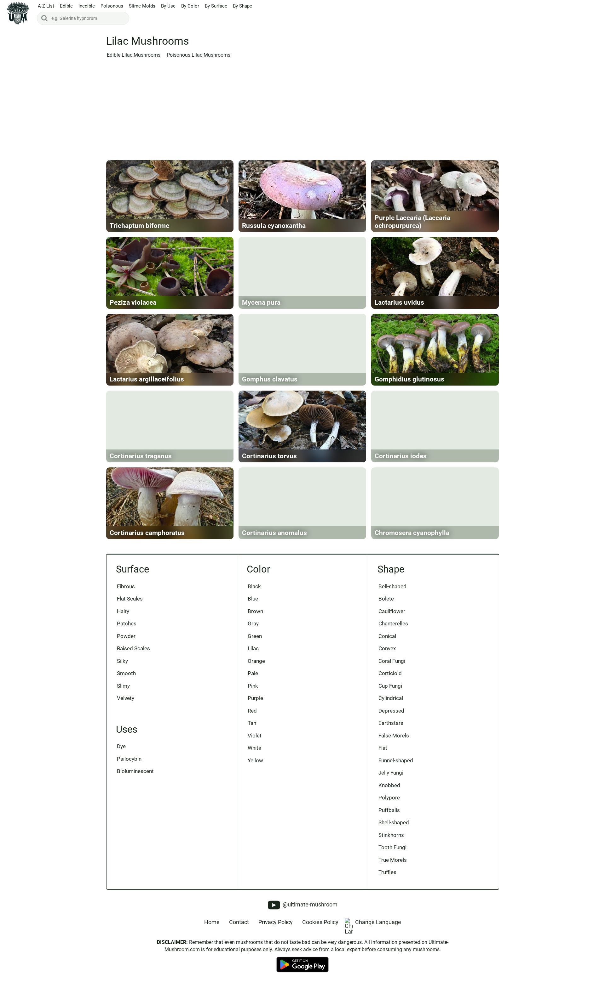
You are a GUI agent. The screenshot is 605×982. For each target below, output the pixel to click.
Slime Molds (142, 6)
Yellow (255, 760)
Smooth (126, 673)
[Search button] (44, 18)
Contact (239, 922)
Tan (252, 723)
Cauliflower (391, 611)
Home (212, 922)
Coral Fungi (391, 661)
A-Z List (46, 6)
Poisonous (112, 6)
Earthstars (390, 723)
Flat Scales (130, 598)
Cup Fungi (390, 686)
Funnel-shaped (395, 760)
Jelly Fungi (390, 773)
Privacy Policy (275, 922)
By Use (168, 6)
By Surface (216, 6)
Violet (255, 735)
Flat (382, 748)
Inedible (86, 6)
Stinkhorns (391, 835)
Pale (253, 673)
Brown (255, 611)
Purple (255, 698)
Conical (387, 636)
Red (252, 711)
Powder (126, 636)
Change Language (378, 922)
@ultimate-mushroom (309, 904)
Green (255, 636)
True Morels (392, 860)
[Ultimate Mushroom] (18, 13)
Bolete (386, 598)
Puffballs (389, 810)
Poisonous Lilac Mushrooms (198, 55)
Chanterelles (393, 623)
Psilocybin (129, 759)
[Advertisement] (302, 111)
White (254, 748)
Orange (256, 661)
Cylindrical (390, 698)
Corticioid (390, 673)
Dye (121, 746)
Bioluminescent (135, 771)
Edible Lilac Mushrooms (133, 55)
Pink (253, 686)
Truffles (387, 872)
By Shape (242, 6)
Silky (122, 661)
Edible (66, 6)
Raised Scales (133, 648)
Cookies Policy (320, 922)
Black (254, 586)
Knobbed (389, 785)
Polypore (389, 797)
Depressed (391, 711)
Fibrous (126, 586)
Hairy (123, 611)
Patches (126, 623)
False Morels (393, 735)
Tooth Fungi (392, 847)
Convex (387, 648)
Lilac (253, 648)
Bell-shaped (392, 586)
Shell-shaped (393, 822)
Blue (253, 598)
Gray (253, 623)
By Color (190, 6)
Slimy (123, 686)
